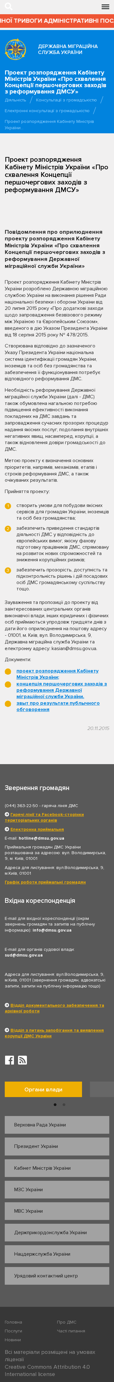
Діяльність (15, 100)
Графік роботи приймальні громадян (45, 882)
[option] (47, 1091)
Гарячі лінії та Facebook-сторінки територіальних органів (44, 817)
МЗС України (28, 1189)
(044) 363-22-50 (21, 805)
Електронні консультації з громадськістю (47, 110)
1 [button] (55, 1105)
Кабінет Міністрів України (42, 1168)
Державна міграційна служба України (68, 49)
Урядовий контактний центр (46, 1276)
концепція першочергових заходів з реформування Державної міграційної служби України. (61, 690)
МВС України (28, 1211)
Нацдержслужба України (42, 1254)
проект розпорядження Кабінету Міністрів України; (57, 674)
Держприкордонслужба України (50, 1232)
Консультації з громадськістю (66, 100)
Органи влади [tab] (43, 1089)
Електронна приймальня (37, 829)
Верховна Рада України (40, 1125)
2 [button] (64, 1105)
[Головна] (15, 49)
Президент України (36, 1146)
